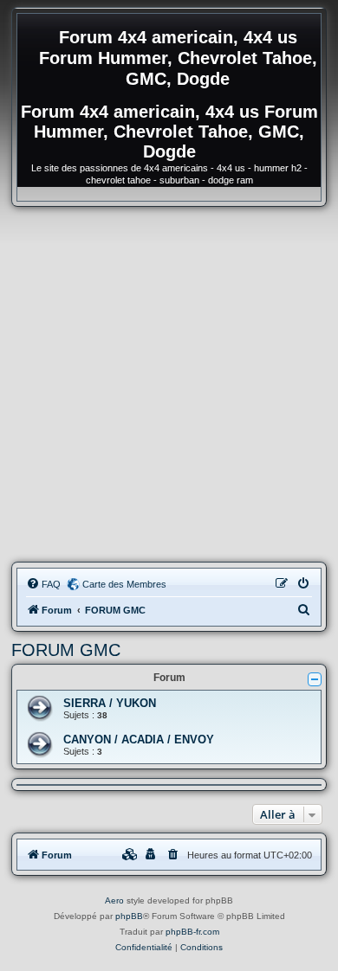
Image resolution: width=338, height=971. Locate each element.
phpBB (129, 916)
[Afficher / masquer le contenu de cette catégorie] (315, 679)
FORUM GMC (65, 649)
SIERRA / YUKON (109, 703)
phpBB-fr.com (192, 931)
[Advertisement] (169, 384)
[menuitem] (43, 584)
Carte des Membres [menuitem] (124, 584)
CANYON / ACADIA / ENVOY (138, 739)
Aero (114, 900)
